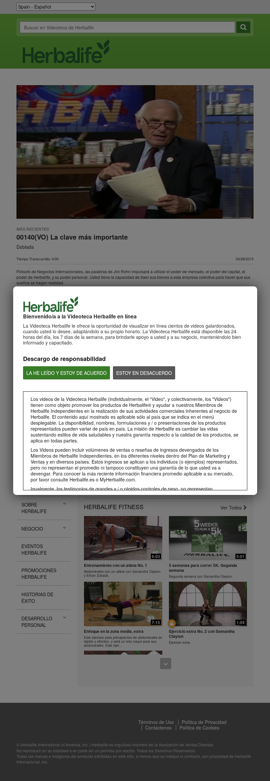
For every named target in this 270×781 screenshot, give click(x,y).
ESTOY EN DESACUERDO (144, 373)
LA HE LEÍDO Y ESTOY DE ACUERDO (66, 373)
